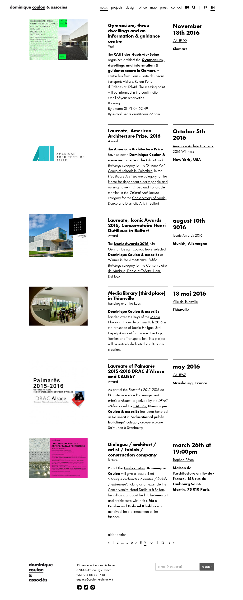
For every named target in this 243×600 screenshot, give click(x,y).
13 (169, 542)
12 (162, 542)
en (212, 7)
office (143, 7)
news (104, 7)
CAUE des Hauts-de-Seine (136, 54)
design (131, 7)
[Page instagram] (93, 587)
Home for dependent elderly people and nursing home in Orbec (138, 184)
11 (156, 542)
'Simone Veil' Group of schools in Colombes (136, 168)
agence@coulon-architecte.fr (94, 579)
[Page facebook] (79, 587)
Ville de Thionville (185, 301)
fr (205, 7)
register (206, 566)
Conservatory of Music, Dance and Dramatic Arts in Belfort (137, 200)
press (164, 7)
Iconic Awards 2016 (131, 243)
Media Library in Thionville (134, 319)
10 (151, 542)
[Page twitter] (86, 587)
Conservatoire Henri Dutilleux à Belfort (136, 489)
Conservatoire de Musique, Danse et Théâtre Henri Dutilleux (137, 271)
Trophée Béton (134, 468)
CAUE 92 (180, 40)
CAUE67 (139, 405)
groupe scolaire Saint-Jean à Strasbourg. (135, 425)
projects (116, 7)
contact (176, 7)
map (153, 7)
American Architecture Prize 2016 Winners (193, 149)
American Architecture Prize (138, 149)
